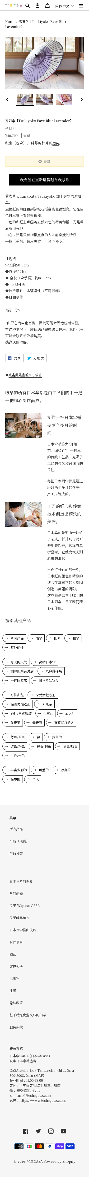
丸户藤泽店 (53, 671)
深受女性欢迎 (45, 694)
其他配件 (16, 647)
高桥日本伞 (47, 662)
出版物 (14, 978)
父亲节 (14, 722)
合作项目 (16, 942)
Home (10, 21)
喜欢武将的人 (63, 722)
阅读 (12, 954)
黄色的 (56, 737)
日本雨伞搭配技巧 (22, 929)
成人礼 (69, 713)
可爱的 (43, 769)
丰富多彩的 (18, 769)
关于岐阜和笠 (19, 917)
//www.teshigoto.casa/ (48, 1100)
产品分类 (16, 853)
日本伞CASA (48, 680)
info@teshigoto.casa (34, 1095)
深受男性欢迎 (19, 704)
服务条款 (16, 1027)
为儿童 (46, 704)
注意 (12, 990)
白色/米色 (17, 755)
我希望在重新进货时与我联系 (44, 179)
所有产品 (16, 638)
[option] (25, 99)
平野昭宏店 (18, 680)
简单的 (14, 779)
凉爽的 (65, 769)
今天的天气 (18, 662)
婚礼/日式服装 (20, 713)
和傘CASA (35, 1161)
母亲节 (36, 722)
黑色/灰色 (70, 746)
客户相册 (16, 966)
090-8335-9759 (28, 1090)
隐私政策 (16, 1002)
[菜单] (81, 5)
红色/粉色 (17, 746)
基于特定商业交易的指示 (27, 1014)
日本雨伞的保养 (21, 881)
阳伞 (57, 638)
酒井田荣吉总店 (21, 671)
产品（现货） (19, 841)
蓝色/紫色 (17, 737)
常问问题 (16, 893)
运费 (55, 142)
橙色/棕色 (43, 746)
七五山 (47, 713)
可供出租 (16, 694)
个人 (35, 779)
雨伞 (38, 638)
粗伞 (75, 638)
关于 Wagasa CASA (24, 905)
